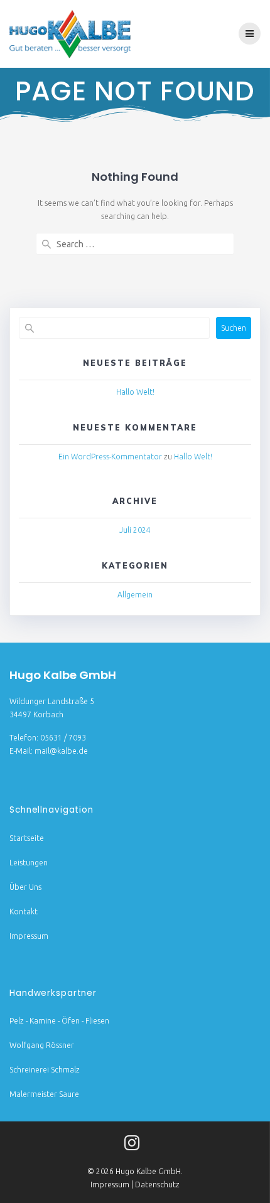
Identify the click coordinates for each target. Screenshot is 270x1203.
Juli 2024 (135, 530)
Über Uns (25, 887)
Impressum (28, 936)
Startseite (26, 838)
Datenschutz (157, 1184)
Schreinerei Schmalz (44, 1070)
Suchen (233, 328)
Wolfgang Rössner (41, 1045)
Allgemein (135, 595)
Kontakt (23, 911)
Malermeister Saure (44, 1094)
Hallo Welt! (135, 392)
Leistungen (28, 862)
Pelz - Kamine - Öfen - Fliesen (59, 1021)
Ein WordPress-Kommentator (110, 456)
